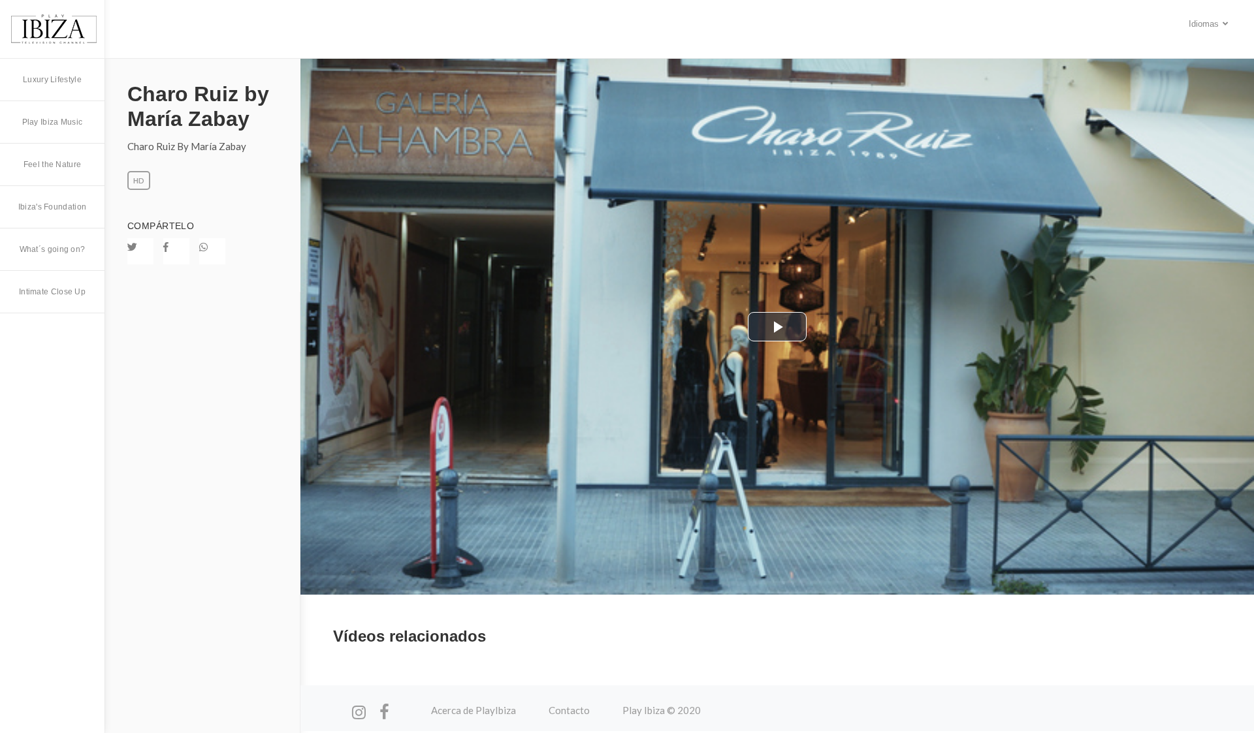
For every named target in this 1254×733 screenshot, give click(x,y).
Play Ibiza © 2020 (661, 710)
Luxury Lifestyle (52, 79)
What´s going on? (53, 249)
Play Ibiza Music (52, 122)
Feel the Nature (53, 164)
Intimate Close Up (52, 291)
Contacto (569, 710)
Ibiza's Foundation (52, 206)
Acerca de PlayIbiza (473, 710)
